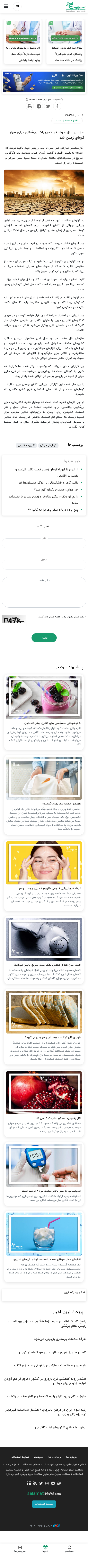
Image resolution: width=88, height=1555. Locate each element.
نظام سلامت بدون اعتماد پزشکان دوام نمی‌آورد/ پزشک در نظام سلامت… (67, 54)
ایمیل (44, 559)
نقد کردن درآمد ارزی (75, 1292)
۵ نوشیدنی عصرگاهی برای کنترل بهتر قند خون (52, 723)
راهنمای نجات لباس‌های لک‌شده (61, 804)
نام (44, 538)
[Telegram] (39, 106)
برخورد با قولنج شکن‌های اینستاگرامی (60, 1427)
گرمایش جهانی (48, 445)
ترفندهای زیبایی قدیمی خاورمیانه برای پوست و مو (50, 888)
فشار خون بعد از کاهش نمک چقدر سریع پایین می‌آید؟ (47, 965)
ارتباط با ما (55, 1457)
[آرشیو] (29, 1483)
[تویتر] (41, 1483)
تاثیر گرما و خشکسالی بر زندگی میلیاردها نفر (48, 483)
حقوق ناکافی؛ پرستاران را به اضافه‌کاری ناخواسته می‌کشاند (46, 1396)
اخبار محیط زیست (67, 121)
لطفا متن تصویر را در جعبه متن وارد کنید (62, 617)
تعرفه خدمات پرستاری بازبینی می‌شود (60, 1339)
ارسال (44, 638)
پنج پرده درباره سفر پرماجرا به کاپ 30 (53, 510)
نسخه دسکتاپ (44, 1504)
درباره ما (71, 1457)
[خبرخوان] (35, 1483)
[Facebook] (57, 106)
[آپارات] (58, 1483)
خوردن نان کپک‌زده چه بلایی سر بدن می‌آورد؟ (53, 1037)
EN (17, 6)
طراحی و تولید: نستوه (41, 1525)
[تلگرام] (52, 1483)
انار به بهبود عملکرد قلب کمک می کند (58, 1118)
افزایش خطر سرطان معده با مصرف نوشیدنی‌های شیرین (47, 1260)
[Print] (29, 106)
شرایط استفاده (20, 1457)
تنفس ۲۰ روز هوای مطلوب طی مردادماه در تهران (52, 1352)
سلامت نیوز (66, 6)
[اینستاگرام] (47, 1483)
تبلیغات (39, 1457)
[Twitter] (48, 106)
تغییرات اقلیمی (26, 445)
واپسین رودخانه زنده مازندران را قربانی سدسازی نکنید (49, 1365)
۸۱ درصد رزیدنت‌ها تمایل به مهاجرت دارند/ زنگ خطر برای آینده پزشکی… (23, 54)
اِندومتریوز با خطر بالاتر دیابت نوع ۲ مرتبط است (51, 1191)
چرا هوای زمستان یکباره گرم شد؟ (56, 490)
